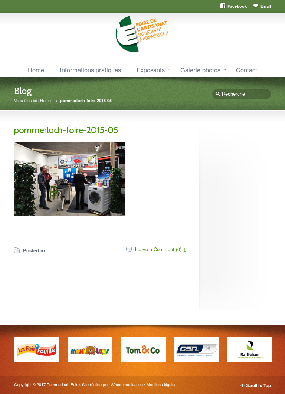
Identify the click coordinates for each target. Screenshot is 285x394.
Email (265, 6)
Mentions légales (162, 384)
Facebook (237, 6)
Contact (246, 69)
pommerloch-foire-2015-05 (66, 130)
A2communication (126, 384)
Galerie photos (200, 69)
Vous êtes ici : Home (32, 100)
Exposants (151, 69)
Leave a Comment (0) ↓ (161, 249)
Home (36, 69)
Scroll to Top (258, 385)
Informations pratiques (90, 69)
